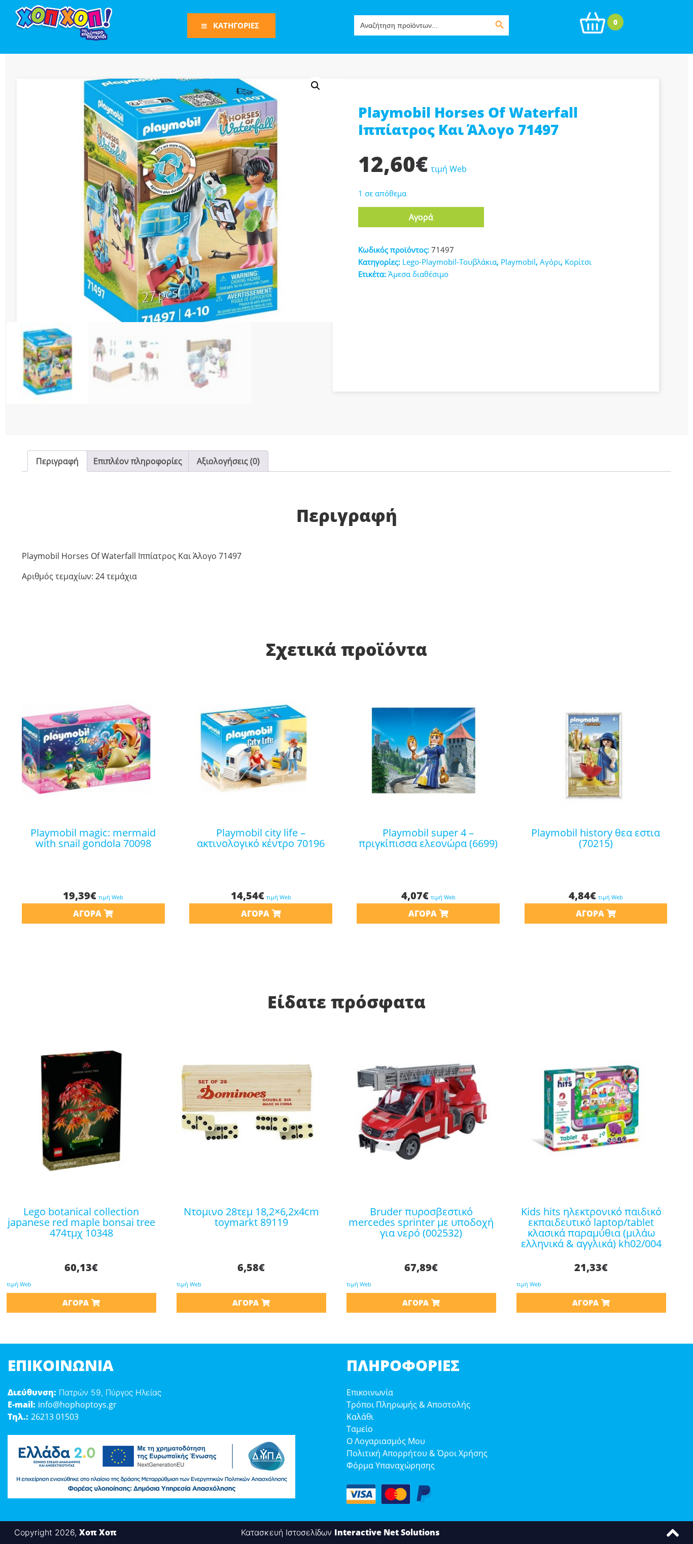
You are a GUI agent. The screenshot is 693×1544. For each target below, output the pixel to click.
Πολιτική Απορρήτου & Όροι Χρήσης (417, 1453)
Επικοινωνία (369, 1392)
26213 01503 (55, 1416)
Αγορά (421, 217)
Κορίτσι (578, 262)
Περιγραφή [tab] (57, 461)
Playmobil (518, 262)
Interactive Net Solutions (387, 1532)
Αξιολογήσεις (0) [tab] (228, 461)
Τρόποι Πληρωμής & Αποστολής (408, 1404)
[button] (315, 86)
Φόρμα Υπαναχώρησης (390, 1465)
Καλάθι (359, 1416)
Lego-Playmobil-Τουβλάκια (449, 262)
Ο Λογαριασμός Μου (385, 1441)
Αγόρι (550, 262)
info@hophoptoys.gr (77, 1404)
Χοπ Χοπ (98, 1532)
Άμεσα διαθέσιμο (418, 274)
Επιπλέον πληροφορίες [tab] (137, 461)
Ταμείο (359, 1428)
